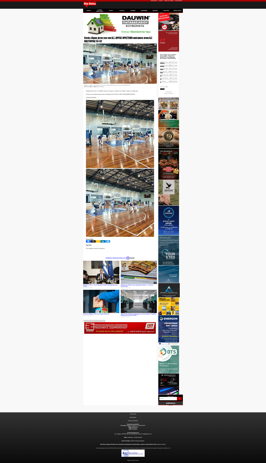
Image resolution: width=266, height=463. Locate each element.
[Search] (179, 398)
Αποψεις (155, 10)
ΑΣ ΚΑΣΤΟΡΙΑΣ (101, 320)
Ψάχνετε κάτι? (170, 396)
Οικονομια (144, 10)
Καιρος (161, 0)
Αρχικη (89, 10)
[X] (93, 241)
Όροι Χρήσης (133, 417)
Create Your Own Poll (168, 93)
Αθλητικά (97, 86)
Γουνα (111, 10)
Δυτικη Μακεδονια (99, 10)
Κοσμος (133, 10)
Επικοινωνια (178, 0)
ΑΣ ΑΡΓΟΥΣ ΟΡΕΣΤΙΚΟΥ (90, 320)
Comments (169, 91)
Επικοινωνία (133, 414)
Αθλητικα (166, 10)
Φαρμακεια (154, 0)
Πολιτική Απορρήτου (133, 420)
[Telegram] (107, 241)
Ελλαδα (122, 10)
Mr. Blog (92, 86)
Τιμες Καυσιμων (169, 0)
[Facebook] (88, 241)
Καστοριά (102, 86)
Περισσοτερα (177, 10)
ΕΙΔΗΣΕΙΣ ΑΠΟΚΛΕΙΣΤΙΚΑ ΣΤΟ (116, 258)
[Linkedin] (103, 241)
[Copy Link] (98, 241)
